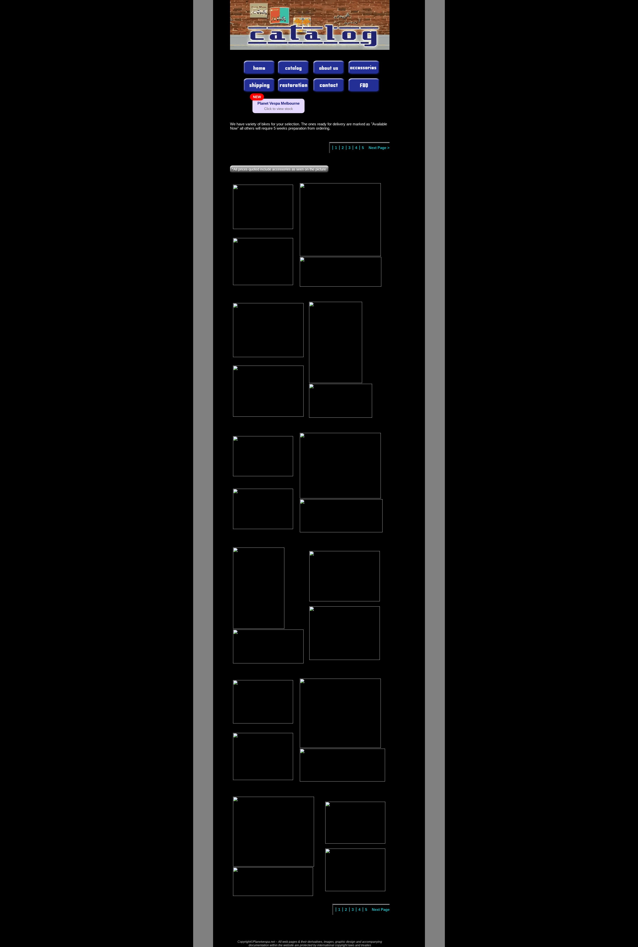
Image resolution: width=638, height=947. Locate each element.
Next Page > (379, 148)
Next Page (381, 909)
